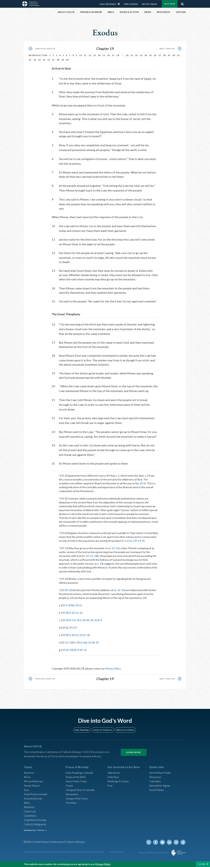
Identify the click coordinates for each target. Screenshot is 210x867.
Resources (155, 777)
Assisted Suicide (33, 798)
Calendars (155, 781)
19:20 (64, 590)
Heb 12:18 (88, 642)
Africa (27, 777)
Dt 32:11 (73, 612)
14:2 (78, 620)
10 (80, 55)
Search (182, 3)
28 (164, 55)
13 (94, 55)
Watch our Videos (125, 730)
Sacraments (72, 794)
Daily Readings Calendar (120, 4)
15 (103, 55)
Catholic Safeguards (35, 824)
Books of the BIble (76, 777)
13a (118, 548)
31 (178, 55)
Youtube (162, 842)
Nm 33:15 (76, 605)
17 (113, 55)
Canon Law (30, 811)
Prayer (69, 785)
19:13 (64, 548)
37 (53, 60)
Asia (26, 789)
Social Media (156, 789)
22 (136, 55)
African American (33, 781)
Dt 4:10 (78, 649)
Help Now (169, 4)
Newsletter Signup (159, 785)
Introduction (38, 55)
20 (127, 55)
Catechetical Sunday (35, 819)
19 (91, 620)
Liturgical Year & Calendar (80, 789)
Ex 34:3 (77, 642)
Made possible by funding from (153, 852)
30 (173, 55)
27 (159, 55)
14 (99, 55)
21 (131, 55)
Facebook (155, 842)
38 (58, 60)
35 (44, 60)
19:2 (63, 475)
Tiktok (183, 842)
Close (202, 864)
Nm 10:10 (140, 483)
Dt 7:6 (71, 620)
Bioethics (29, 807)
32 (30, 60)
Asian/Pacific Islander (36, 794)
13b (96, 555)
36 (48, 60)
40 (67, 60)
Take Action (113, 772)
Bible (27, 802)
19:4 (64, 612)
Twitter (148, 842)
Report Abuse (149, 4)
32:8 (96, 620)
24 (145, 55)
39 (62, 60)
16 (108, 55)
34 (39, 60)
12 (90, 55)
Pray (110, 785)
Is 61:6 (128, 540)
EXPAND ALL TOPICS (34, 830)
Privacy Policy (113, 668)
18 (117, 55)
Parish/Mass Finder (160, 772)
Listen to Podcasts (102, 730)
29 (169, 55)
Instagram (176, 842)
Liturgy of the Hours (77, 798)
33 (34, 60)
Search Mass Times (76, 781)
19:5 (63, 498)
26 (155, 55)
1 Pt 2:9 (72, 627)
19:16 (64, 578)
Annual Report (32, 785)
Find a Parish (131, 4)
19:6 (63, 533)
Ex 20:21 (73, 635)
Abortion (29, 772)
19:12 (64, 642)
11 (85, 55)
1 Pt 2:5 (137, 540)
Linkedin (169, 842)
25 (150, 55)
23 (141, 55)
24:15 (82, 635)
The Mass (71, 802)
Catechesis (30, 815)
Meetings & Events (118, 781)
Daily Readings (108, 4)
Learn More (133, 752)
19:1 (64, 605)
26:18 (85, 620)
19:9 (64, 635)
